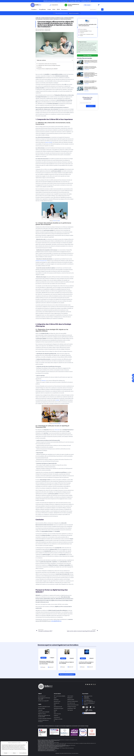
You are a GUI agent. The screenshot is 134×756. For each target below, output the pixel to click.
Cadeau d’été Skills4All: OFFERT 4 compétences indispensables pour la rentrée (86, 662)
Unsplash (58, 220)
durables (57, 400)
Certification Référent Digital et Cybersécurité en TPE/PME (66, 662)
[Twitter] (91, 684)
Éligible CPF (43, 658)
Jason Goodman (54, 423)
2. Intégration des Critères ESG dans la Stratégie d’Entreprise (49, 65)
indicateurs (43, 380)
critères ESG (56, 429)
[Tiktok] (95, 684)
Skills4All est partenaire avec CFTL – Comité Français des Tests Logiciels (46, 749)
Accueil (37, 17)
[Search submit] (102, 9)
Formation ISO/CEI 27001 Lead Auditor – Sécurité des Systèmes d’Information (87, 25)
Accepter (5, 753)
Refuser (14, 753)
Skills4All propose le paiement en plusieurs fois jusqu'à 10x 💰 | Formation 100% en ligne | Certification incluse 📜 (67, 1)
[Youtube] (87, 684)
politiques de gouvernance (41, 260)
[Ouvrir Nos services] (67, 9)
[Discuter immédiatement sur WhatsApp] (66, 5)
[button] (26, 742)
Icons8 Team (54, 220)
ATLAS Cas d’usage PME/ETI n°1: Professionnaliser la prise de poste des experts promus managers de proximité (90, 88)
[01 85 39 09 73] (50, 5)
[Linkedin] (86, 684)
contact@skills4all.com (56, 621)
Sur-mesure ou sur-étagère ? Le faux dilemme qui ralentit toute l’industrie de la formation (90, 81)
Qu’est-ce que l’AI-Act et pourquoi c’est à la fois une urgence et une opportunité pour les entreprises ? (90, 61)
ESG (39, 17)
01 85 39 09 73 (55, 5)
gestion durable (48, 142)
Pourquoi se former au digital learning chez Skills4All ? (48, 68)
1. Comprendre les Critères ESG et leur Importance (47, 63)
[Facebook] (89, 684)
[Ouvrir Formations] (36, 9)
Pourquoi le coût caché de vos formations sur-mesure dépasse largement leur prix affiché (90, 67)
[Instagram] (93, 684)
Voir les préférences (23, 753)
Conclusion (40, 67)
